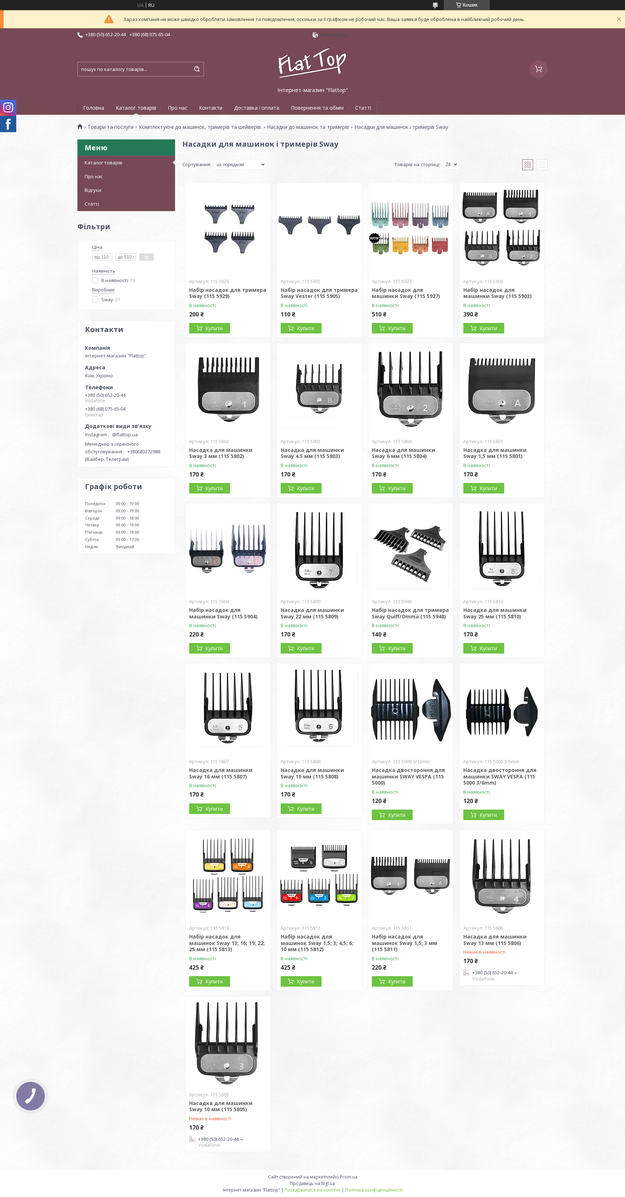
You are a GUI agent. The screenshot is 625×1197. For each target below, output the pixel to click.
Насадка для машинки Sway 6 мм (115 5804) (403, 453)
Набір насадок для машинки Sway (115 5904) (223, 613)
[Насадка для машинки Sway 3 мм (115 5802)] (228, 388)
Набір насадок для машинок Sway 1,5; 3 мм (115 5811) (404, 943)
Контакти (210, 107)
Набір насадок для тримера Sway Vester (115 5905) (319, 293)
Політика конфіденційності (374, 1190)
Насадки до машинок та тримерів (308, 127)
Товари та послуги (110, 127)
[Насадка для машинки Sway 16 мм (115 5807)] (228, 708)
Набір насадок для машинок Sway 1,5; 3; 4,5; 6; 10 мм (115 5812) (317, 943)
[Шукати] (197, 69)
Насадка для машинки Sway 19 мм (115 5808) (312, 773)
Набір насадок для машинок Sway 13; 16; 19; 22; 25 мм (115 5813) (227, 943)
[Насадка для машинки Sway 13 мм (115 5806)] (502, 875)
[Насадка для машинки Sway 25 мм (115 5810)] (502, 548)
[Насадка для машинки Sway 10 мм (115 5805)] (228, 1041)
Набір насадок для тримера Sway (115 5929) (227, 293)
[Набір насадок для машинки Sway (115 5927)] (410, 228)
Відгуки (93, 190)
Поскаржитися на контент (312, 1190)
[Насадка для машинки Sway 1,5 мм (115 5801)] (502, 388)
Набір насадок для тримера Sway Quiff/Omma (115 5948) (410, 613)
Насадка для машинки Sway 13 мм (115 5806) (495, 939)
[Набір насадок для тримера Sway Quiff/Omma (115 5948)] (410, 548)
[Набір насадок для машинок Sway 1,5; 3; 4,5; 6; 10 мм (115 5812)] (319, 875)
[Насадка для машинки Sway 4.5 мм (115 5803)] (319, 388)
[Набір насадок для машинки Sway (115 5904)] (228, 548)
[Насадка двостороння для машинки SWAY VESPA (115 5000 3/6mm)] (502, 708)
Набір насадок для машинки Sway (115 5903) (497, 293)
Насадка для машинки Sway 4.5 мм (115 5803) (312, 453)
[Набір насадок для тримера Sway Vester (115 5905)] (319, 228)
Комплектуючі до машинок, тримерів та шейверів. (200, 127)
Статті (363, 107)
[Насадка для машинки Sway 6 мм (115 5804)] (410, 388)
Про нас (177, 107)
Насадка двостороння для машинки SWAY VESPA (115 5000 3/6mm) (499, 776)
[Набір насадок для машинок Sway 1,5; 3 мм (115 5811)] (410, 875)
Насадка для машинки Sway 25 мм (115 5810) (495, 613)
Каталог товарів (136, 107)
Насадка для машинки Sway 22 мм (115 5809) (312, 613)
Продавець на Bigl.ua (312, 1183)
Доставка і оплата (256, 107)
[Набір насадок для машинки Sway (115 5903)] (502, 228)
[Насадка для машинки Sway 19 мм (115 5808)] (319, 708)
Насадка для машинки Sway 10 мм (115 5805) (220, 1106)
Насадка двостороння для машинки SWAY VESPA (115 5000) (408, 776)
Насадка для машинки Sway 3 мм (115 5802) (220, 453)
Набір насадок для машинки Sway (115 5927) (406, 293)
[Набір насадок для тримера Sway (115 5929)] (228, 228)
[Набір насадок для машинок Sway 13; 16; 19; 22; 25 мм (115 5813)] (228, 875)
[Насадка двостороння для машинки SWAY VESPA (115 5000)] (410, 708)
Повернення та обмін (317, 107)
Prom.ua (348, 1177)
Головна (93, 107)
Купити (214, 328)
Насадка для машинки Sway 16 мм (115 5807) (220, 773)
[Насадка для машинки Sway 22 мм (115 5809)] (319, 548)
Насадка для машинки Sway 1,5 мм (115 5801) (495, 453)
